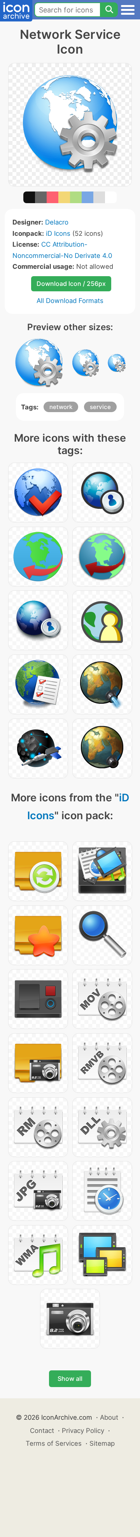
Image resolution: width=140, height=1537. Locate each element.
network (60, 407)
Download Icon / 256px (71, 283)
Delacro (56, 222)
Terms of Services (54, 1443)
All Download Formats (70, 301)
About (109, 1417)
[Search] (109, 9)
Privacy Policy (83, 1430)
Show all (70, 1378)
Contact (42, 1430)
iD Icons (58, 233)
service (100, 407)
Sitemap (102, 1443)
